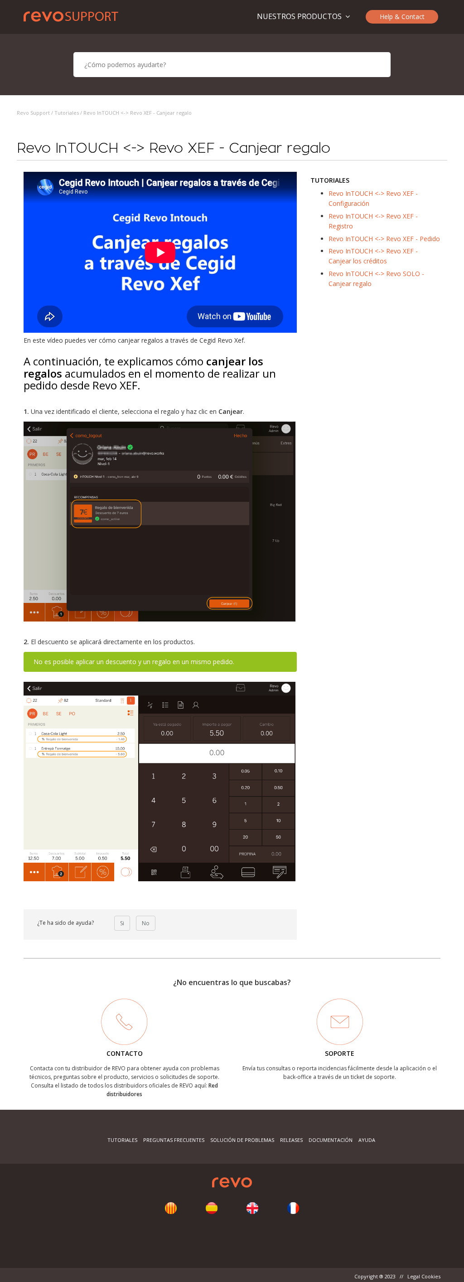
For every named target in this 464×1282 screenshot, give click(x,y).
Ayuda (366, 1139)
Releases (291, 1139)
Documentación (331, 1139)
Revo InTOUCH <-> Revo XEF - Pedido (384, 238)
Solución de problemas (242, 1139)
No (146, 923)
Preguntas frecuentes (173, 1139)
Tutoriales (66, 112)
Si (122, 923)
